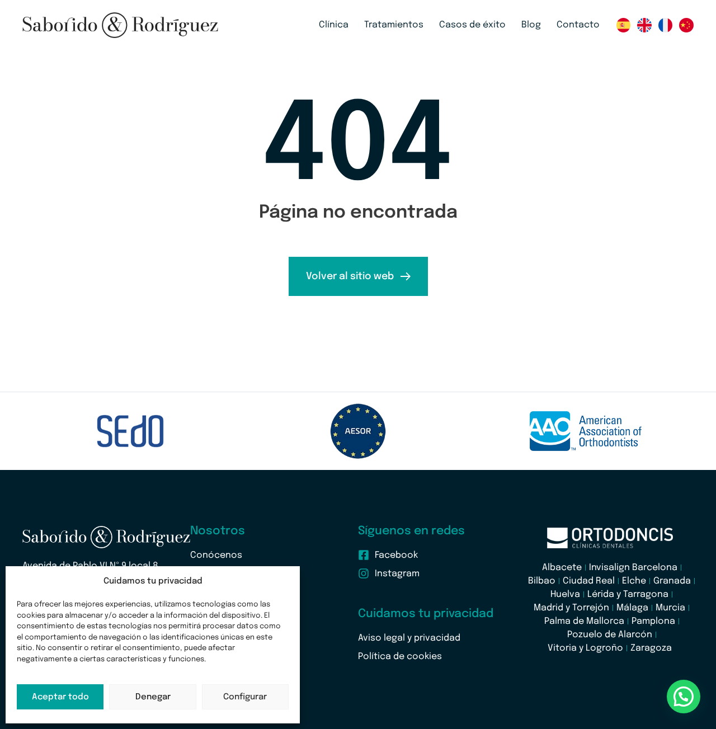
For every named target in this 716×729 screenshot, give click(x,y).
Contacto (578, 25)
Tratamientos (393, 25)
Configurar (245, 697)
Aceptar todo (60, 697)
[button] (683, 696)
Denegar (153, 697)
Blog (531, 25)
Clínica (333, 25)
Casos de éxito (472, 25)
